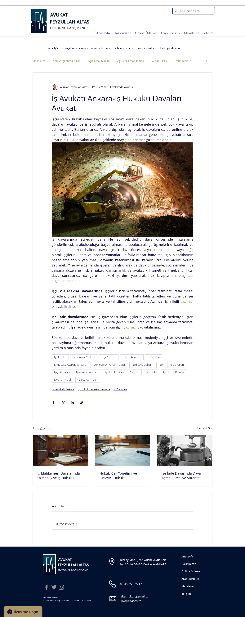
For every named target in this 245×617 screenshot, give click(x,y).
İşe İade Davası (173, 372)
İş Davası (154, 357)
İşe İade (151, 372)
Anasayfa (187, 556)
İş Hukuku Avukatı (84, 357)
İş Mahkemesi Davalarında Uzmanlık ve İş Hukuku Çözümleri (58, 475)
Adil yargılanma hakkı (66, 60)
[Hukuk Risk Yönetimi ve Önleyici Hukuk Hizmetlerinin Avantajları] (122, 450)
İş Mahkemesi (131, 357)
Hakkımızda (188, 564)
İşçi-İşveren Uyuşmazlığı (109, 365)
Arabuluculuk (190, 579)
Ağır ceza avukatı (99, 60)
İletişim (186, 594)
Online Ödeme (190, 571)
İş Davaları (177, 365)
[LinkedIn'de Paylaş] (72, 402)
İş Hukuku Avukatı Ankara (70, 365)
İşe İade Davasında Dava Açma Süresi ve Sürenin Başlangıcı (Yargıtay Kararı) (183, 475)
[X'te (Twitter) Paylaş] (63, 402)
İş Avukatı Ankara (87, 372)
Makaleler (39, 60)
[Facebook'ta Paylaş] (53, 402)
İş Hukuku (60, 357)
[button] (207, 60)
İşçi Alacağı (62, 372)
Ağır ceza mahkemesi (131, 60)
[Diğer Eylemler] (191, 87)
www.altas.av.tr (131, 601)
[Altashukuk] (46, 587)
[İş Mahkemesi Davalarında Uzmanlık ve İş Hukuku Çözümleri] (60, 450)
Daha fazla (181, 60)
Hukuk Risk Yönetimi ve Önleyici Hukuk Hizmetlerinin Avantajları (119, 475)
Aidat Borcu (159, 60)
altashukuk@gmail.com (136, 596)
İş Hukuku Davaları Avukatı (122, 372)
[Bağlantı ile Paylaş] (81, 402)
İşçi (161, 365)
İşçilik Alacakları (142, 365)
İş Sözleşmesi (87, 380)
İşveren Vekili (62, 380)
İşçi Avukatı (108, 357)
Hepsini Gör (204, 428)
